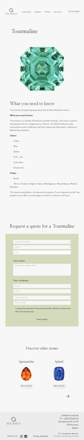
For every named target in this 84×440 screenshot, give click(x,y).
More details (26, 386)
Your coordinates (20, 281)
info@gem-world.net (70, 415)
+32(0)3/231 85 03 (71, 418)
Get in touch (74, 11)
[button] (67, 396)
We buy (48, 12)
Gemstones (26, 12)
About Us (57, 12)
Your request (19, 261)
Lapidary (37, 12)
